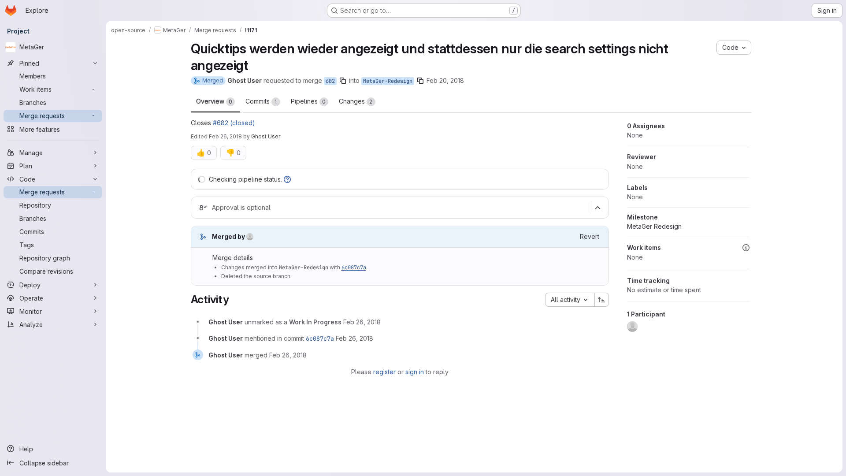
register (384, 372)
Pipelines (308, 101)
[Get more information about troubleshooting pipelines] (287, 179)
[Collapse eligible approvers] (598, 207)
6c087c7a (353, 267)
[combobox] (569, 300)
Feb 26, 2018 (225, 136)
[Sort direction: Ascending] (602, 300)
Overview (214, 101)
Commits (261, 101)
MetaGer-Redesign (387, 81)
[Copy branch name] (343, 80)
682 (330, 81)
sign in (414, 372)
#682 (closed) (234, 122)
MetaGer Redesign (654, 226)
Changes (356, 101)
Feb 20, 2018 (445, 80)
